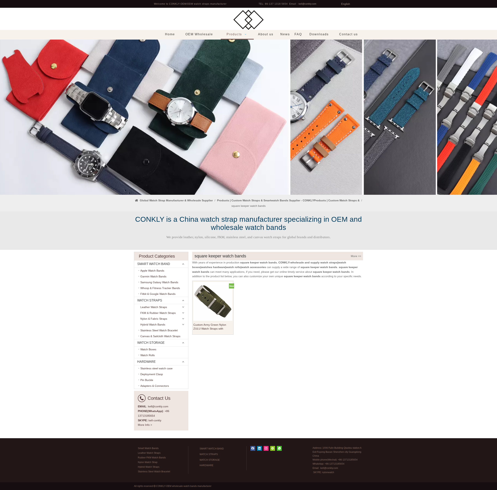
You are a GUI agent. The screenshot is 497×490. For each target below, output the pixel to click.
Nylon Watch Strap (147, 462)
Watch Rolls (147, 355)
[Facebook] (252, 448)
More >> (356, 256)
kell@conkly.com (307, 4)
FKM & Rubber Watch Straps (158, 312)
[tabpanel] (248, 117)
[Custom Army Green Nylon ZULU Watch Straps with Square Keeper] (212, 301)
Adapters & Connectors (154, 385)
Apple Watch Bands (152, 270)
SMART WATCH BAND (153, 264)
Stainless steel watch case (156, 368)
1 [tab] (248, 188)
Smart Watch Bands (148, 448)
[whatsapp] (279, 448)
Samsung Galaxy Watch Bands (159, 282)
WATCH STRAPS (149, 300)
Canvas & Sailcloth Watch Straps (160, 336)
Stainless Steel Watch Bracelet (159, 330)
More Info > (145, 424)
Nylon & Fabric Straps (153, 318)
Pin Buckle (146, 380)
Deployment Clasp (151, 374)
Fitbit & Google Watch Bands (158, 293)
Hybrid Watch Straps (148, 467)
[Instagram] (266, 448)
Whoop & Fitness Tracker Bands (160, 288)
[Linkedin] (259, 448)
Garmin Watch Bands (153, 276)
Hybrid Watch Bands (152, 324)
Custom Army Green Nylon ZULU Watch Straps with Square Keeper (209, 327)
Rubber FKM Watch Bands (152, 457)
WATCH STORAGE (151, 342)
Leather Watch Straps (153, 307)
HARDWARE (146, 361)
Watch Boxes (148, 349)
